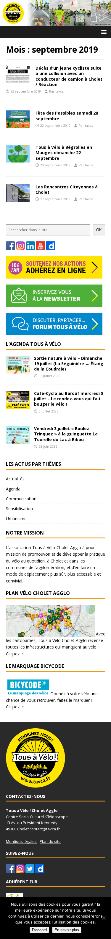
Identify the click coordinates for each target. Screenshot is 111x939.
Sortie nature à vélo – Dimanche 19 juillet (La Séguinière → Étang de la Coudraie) (68, 363)
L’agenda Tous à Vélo (33, 344)
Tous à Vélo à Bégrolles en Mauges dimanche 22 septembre (64, 152)
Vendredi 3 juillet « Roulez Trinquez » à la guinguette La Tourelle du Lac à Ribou (66, 434)
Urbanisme (16, 518)
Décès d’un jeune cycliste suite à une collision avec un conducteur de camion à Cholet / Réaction (69, 76)
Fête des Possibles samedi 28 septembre (67, 115)
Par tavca (56, 91)
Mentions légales (21, 841)
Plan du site (50, 841)
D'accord (39, 930)
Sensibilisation (19, 508)
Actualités (15, 479)
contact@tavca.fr (45, 829)
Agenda (13, 489)
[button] (103, 31)
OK (99, 230)
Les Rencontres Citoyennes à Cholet (67, 189)
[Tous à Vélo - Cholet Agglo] (55, 22)
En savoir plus (66, 930)
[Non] (104, 918)
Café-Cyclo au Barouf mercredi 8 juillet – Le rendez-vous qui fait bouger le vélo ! (68, 398)
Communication (21, 498)
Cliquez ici (15, 654)
